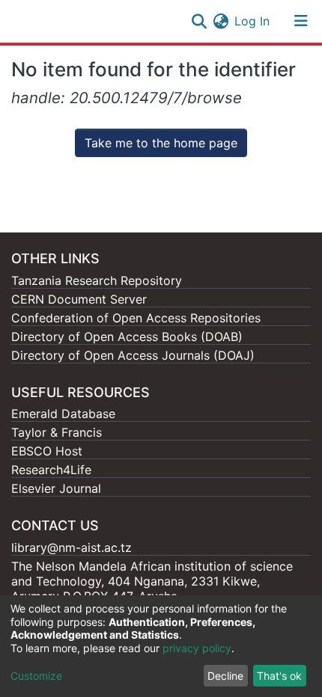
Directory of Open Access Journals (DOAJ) (133, 355)
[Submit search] (198, 21)
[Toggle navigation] (301, 21)
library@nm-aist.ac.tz (71, 547)
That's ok (279, 675)
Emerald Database (63, 413)
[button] (220, 20)
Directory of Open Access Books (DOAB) (127, 336)
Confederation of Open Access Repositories (136, 317)
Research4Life (51, 469)
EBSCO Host (46, 450)
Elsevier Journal (56, 488)
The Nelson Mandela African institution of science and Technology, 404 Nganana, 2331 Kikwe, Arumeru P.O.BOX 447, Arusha (152, 581)
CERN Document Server (79, 299)
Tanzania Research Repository (96, 280)
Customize (36, 675)
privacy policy (196, 648)
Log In (252, 20)
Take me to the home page (161, 142)
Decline (225, 675)
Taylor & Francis (56, 432)
